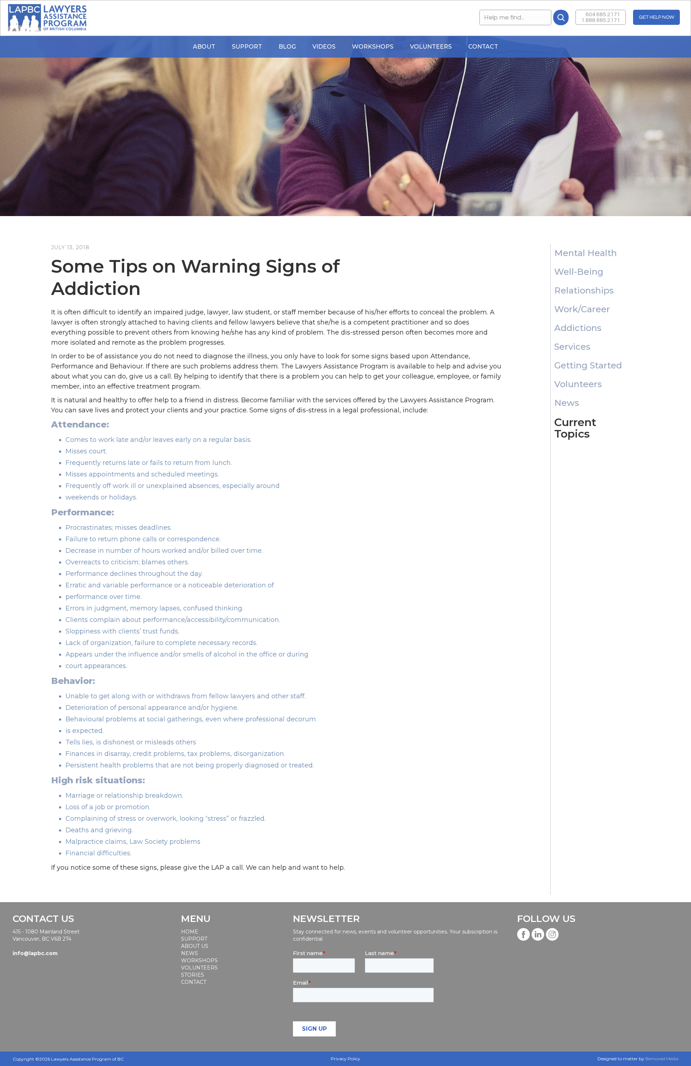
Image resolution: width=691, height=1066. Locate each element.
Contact (483, 46)
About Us (194, 946)
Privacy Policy (345, 1058)
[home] (47, 18)
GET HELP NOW (656, 17)
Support (247, 46)
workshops (199, 960)
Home (189, 931)
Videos (323, 46)
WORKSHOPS (372, 46)
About (204, 46)
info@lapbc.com (35, 953)
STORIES (192, 975)
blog (287, 46)
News (189, 953)
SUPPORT (194, 939)
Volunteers (431, 46)
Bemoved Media (661, 1058)
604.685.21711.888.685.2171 (600, 17)
